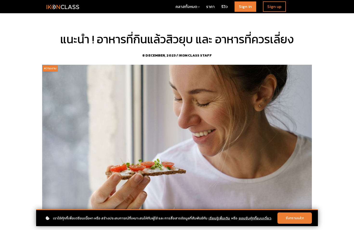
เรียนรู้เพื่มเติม (219, 218)
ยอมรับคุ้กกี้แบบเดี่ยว (255, 218)
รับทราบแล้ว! (295, 218)
